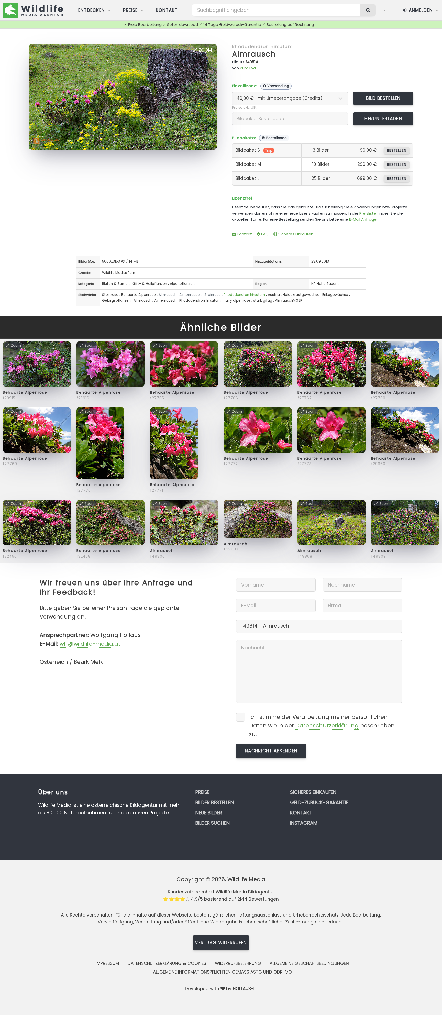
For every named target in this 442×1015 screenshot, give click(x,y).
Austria (274, 294)
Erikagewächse (335, 294)
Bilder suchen (212, 823)
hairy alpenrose (237, 300)
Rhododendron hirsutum (262, 46)
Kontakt (167, 10)
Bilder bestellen (214, 802)
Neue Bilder (208, 812)
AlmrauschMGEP (288, 300)
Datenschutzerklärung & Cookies (167, 963)
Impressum (107, 963)
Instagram (303, 823)
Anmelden (420, 10)
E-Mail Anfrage (363, 219)
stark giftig (262, 300)
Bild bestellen (383, 98)
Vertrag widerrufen (221, 943)
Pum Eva (248, 68)
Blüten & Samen (116, 283)
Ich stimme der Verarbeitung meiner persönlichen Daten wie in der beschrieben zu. (322, 725)
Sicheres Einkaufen (295, 234)
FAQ (264, 234)
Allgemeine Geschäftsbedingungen (309, 963)
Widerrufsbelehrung (238, 963)
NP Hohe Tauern (325, 283)
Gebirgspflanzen (116, 300)
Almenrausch (190, 294)
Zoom (204, 50)
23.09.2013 (320, 261)
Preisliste (367, 213)
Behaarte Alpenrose (138, 294)
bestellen (396, 150)
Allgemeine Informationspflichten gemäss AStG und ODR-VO (222, 972)
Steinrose (110, 294)
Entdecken (91, 10)
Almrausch (254, 54)
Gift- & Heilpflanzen (149, 283)
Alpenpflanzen (182, 283)
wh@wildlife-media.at (90, 643)
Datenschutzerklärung (327, 725)
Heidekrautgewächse (301, 294)
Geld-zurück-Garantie (319, 802)
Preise (130, 10)
